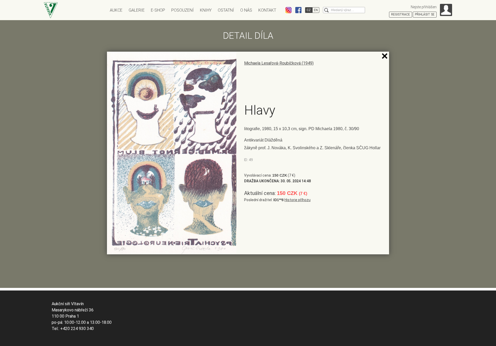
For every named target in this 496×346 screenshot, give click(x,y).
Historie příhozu (297, 200)
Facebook (298, 10)
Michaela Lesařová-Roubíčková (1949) (279, 63)
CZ (309, 10)
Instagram (288, 10)
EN (316, 10)
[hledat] (326, 10)
